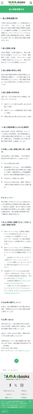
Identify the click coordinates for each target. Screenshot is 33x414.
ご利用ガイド (24, 394)
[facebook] (10, 385)
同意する (4, 411)
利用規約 (24, 397)
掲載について (9, 397)
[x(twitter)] (16, 385)
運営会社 (24, 391)
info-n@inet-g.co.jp (22, 351)
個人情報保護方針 (13, 407)
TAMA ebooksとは (8, 391)
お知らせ (8, 394)
